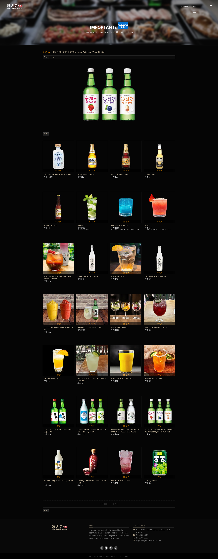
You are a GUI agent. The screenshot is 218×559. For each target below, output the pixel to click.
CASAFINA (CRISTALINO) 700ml (57, 174)
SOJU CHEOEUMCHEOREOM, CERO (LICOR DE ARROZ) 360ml (125, 430)
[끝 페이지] (115, 504)
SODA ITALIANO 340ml (121, 481)
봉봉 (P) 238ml (151, 481)
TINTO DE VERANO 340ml (156, 327)
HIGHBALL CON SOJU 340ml (89, 327)
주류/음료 (47, 52)
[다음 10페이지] (112, 504)
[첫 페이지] (102, 504)
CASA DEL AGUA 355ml (87, 276)
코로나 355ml (150, 174)
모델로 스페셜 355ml (85, 174)
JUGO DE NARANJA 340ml (122, 378)
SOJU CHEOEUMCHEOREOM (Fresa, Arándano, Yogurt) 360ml (78, 52)
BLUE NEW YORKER (119, 225)
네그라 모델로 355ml (119, 174)
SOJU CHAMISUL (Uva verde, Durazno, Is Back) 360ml (91, 430)
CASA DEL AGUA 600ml (155, 276)
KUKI (147, 225)
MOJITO (80, 225)
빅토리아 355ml (50, 225)
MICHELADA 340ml (153, 378)
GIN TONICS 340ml (119, 327)
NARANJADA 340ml (52, 378)
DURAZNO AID (117, 276)
